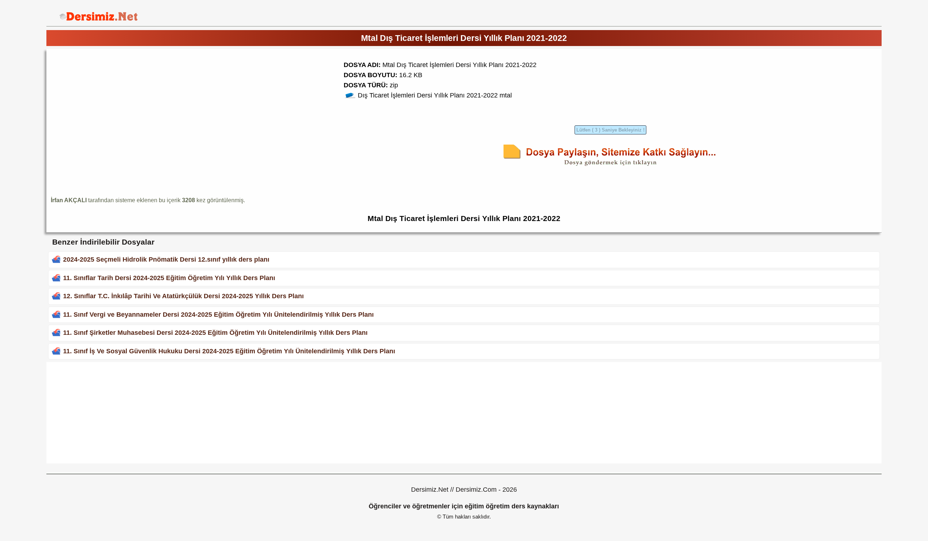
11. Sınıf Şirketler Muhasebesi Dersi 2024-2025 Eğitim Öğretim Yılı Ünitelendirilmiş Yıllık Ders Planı (215, 332)
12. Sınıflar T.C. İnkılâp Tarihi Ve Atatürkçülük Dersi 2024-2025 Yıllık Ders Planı (183, 296)
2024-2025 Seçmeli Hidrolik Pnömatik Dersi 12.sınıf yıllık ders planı (166, 259)
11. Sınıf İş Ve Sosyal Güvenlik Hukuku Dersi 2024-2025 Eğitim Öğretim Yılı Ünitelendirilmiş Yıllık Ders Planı (229, 351)
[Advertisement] (112, 104)
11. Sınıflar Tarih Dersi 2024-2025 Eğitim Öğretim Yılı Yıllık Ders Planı (169, 278)
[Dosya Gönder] (610, 167)
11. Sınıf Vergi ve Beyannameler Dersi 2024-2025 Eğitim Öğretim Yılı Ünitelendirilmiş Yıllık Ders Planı (218, 314)
